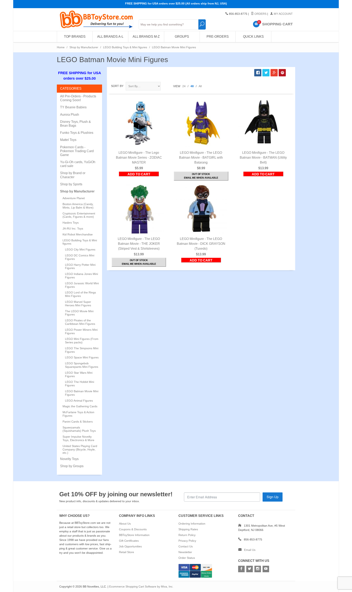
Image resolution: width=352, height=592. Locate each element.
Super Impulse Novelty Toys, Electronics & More (78, 438)
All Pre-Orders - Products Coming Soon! (78, 98)
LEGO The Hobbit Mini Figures (79, 383)
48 (192, 86)
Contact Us (185, 546)
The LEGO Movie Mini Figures (79, 313)
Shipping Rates (188, 529)
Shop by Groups (72, 466)
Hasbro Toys (71, 222)
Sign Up (272, 496)
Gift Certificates (129, 540)
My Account (283, 13)
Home (61, 47)
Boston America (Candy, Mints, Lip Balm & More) (78, 205)
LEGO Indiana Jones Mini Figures (81, 275)
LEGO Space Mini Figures (82, 357)
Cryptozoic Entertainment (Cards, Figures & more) (79, 215)
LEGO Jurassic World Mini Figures (82, 285)
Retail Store (126, 552)
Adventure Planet (74, 198)
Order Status (186, 557)
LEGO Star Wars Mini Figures (78, 374)
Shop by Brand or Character (72, 175)
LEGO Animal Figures (79, 400)
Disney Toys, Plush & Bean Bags (75, 123)
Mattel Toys (68, 140)
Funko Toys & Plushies (76, 132)
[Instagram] (257, 569)
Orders (260, 13)
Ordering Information (191, 523)
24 (184, 86)
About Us (125, 523)
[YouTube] (266, 569)
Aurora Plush (69, 114)
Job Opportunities (130, 546)
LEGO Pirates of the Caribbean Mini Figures (80, 322)
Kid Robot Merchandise (78, 234)
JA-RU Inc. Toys (73, 228)
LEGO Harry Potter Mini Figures (80, 266)
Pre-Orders (218, 36)
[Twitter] (249, 569)
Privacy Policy (187, 540)
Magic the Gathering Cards (80, 406)
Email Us (249, 549)
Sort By (117, 86)
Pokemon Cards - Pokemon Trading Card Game (77, 151)
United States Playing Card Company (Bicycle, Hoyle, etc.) (80, 449)
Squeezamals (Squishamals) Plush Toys (79, 429)
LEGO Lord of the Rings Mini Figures (80, 294)
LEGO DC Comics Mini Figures (79, 257)
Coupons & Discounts (133, 529)
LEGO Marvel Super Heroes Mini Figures (78, 303)
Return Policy (187, 535)
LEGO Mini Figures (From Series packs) (81, 340)
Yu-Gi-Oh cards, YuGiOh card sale (77, 164)
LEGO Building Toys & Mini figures (125, 47)
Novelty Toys (69, 459)
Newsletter (185, 552)
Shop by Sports (71, 184)
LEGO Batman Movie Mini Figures (81, 393)
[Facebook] (241, 569)
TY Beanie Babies (73, 107)
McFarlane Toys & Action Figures (78, 414)
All (200, 86)
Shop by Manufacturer (83, 47)
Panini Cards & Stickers (78, 421)
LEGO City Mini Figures (80, 249)
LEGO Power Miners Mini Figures (81, 331)
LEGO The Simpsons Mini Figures (81, 350)
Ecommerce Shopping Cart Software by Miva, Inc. (141, 586)
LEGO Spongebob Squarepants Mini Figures (81, 365)
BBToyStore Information (134, 535)
